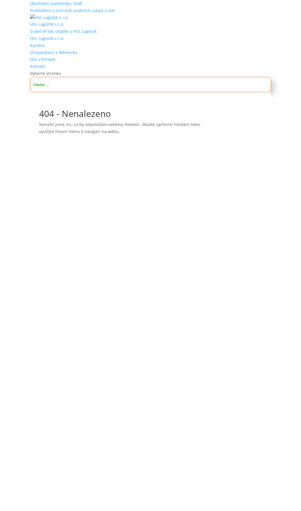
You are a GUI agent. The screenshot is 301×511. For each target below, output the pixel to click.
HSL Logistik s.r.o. (47, 24)
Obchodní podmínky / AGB (56, 3)
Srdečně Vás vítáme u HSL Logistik (63, 31)
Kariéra (37, 45)
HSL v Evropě (42, 59)
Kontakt (37, 66)
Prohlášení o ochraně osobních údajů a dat (72, 10)
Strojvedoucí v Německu (53, 52)
